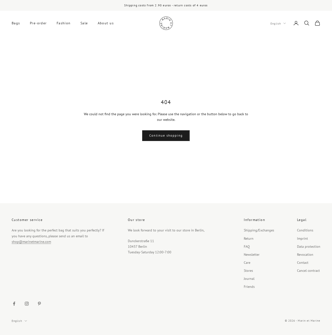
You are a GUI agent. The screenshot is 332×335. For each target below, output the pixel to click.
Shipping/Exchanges (259, 230)
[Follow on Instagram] (26, 303)
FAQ (247, 246)
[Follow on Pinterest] (39, 303)
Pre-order (38, 23)
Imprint (302, 238)
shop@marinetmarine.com (31, 241)
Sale (84, 23)
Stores (248, 270)
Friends (249, 286)
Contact (302, 262)
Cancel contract (308, 270)
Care (247, 262)
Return (248, 238)
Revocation (305, 254)
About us (106, 23)
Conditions (305, 230)
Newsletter (252, 254)
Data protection (308, 246)
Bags (16, 23)
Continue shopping (166, 135)
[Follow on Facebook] (14, 303)
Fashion (64, 23)
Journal (249, 278)
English (276, 23)
